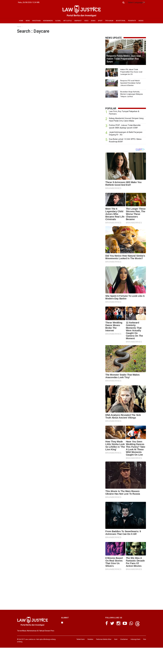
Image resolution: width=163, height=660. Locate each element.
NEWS (28, 21)
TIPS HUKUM (109, 21)
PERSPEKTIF (132, 21)
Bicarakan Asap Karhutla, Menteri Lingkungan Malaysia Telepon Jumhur (131, 94)
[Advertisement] (125, 589)
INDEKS (141, 21)
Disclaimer (124, 639)
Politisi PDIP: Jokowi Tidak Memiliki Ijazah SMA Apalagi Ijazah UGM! (125, 126)
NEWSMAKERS (48, 21)
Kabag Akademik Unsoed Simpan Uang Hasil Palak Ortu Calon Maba (126, 119)
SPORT (100, 21)
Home (19, 27)
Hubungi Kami (135, 639)
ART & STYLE (67, 21)
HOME (21, 21)
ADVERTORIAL (120, 21)
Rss (144, 639)
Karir (115, 639)
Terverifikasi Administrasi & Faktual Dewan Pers (35, 631)
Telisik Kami (80, 639)
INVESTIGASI (36, 21)
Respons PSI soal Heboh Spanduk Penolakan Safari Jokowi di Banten (130, 83)
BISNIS (93, 21)
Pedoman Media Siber (103, 639)
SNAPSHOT (78, 21)
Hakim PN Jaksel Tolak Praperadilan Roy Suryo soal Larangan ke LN (131, 71)
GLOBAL (58, 21)
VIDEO (86, 21)
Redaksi (90, 639)
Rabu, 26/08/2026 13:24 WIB (28, 2)
